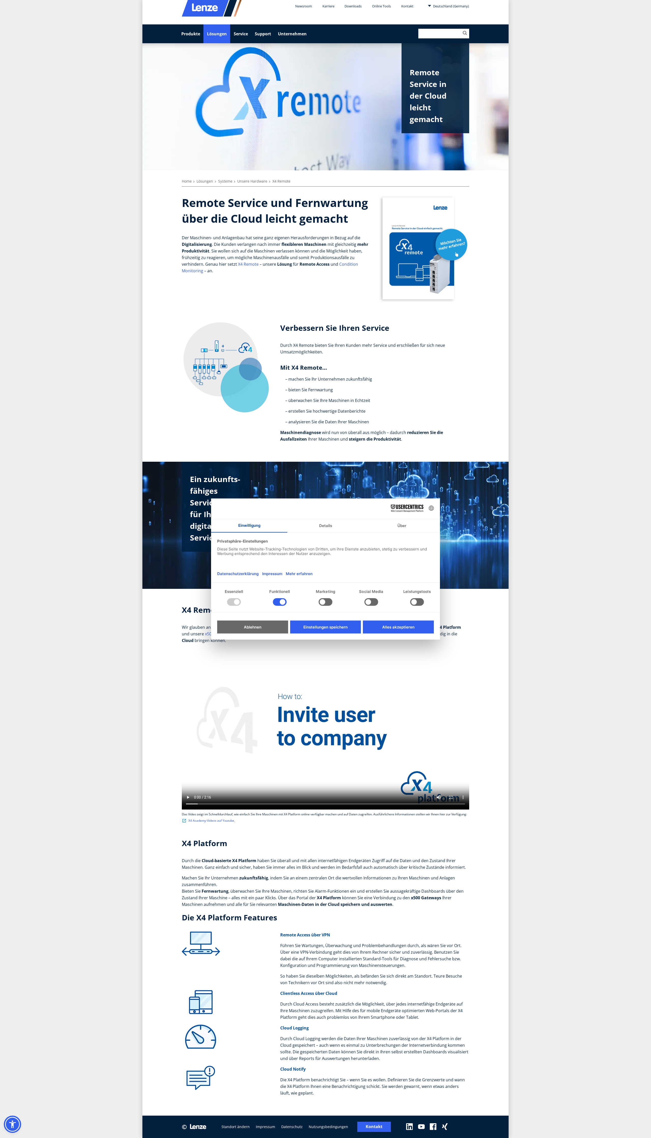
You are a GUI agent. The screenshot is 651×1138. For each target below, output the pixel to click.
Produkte (190, 34)
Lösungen (217, 34)
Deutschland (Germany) (450, 6)
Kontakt (407, 6)
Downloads (353, 6)
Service (241, 34)
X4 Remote (248, 264)
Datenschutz (292, 1126)
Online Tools (381, 6)
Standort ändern (235, 1126)
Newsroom (303, 6)
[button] (12, 1124)
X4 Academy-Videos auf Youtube (211, 821)
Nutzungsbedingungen (328, 1126)
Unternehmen (292, 34)
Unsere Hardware (252, 181)
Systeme (225, 181)
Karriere (328, 6)
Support (263, 34)
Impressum (265, 1126)
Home (187, 181)
